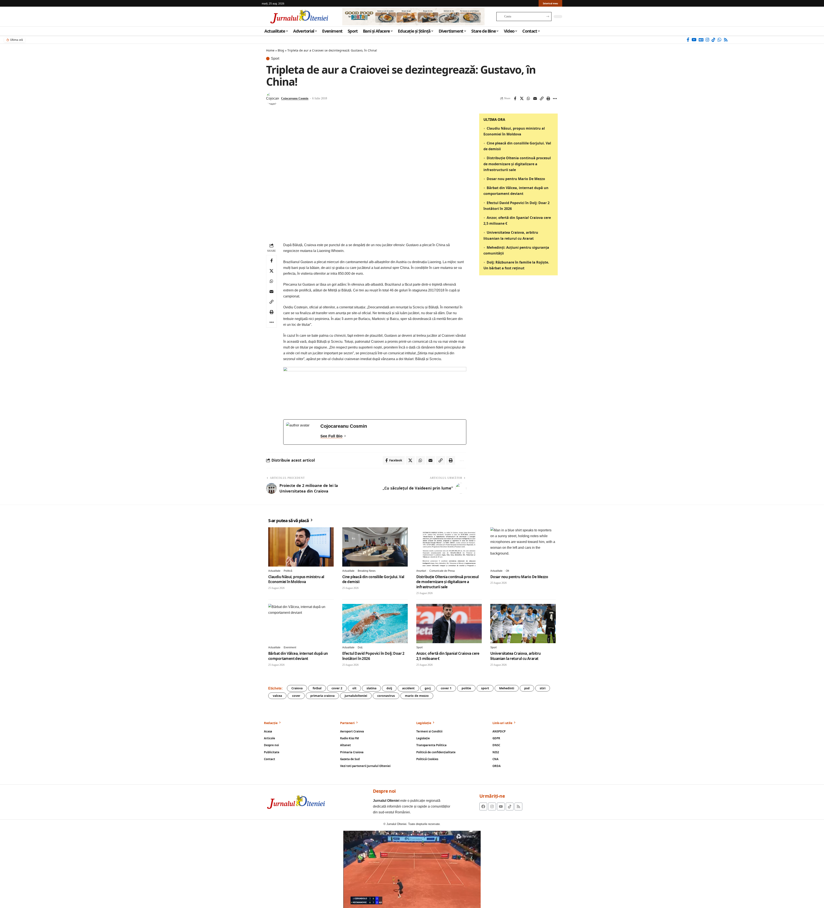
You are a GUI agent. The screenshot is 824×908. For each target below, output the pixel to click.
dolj (389, 688)
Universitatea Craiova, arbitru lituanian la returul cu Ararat (515, 656)
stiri (542, 688)
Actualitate (274, 570)
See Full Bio (331, 436)
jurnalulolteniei (356, 696)
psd (527, 688)
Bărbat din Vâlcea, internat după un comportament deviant (298, 656)
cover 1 (446, 688)
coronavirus (386, 696)
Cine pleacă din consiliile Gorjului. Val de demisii (373, 579)
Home (270, 50)
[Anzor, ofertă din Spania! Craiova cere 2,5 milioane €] (449, 623)
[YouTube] (694, 39)
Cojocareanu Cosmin (294, 98)
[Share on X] (522, 98)
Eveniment (290, 647)
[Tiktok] (509, 806)
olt (354, 688)
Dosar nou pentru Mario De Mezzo (516, 178)
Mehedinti (506, 688)
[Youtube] (501, 806)
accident (408, 688)
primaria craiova (322, 696)
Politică (288, 570)
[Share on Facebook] (515, 98)
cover (296, 696)
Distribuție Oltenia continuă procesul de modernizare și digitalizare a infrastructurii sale (517, 164)
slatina (371, 688)
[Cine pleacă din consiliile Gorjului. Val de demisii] (375, 547)
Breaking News (367, 570)
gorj (428, 688)
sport (485, 688)
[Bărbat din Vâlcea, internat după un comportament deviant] (301, 623)
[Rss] (726, 39)
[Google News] (701, 39)
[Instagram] (707, 39)
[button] (542, 98)
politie (466, 688)
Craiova (297, 688)
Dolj (360, 647)
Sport (275, 58)
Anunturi (421, 570)
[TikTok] (713, 39)
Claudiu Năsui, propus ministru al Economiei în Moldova (296, 579)
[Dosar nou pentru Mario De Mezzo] (523, 547)
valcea (277, 696)
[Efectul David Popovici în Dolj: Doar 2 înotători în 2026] (375, 623)
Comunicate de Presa (442, 570)
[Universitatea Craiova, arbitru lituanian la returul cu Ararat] (523, 623)
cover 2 (337, 688)
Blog (281, 50)
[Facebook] (688, 39)
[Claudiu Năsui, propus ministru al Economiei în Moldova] (301, 547)
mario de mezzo (417, 696)
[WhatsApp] (719, 39)
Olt (507, 570)
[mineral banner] (374, 390)
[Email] (535, 98)
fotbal (317, 688)
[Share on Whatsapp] (528, 98)
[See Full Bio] (345, 436)
